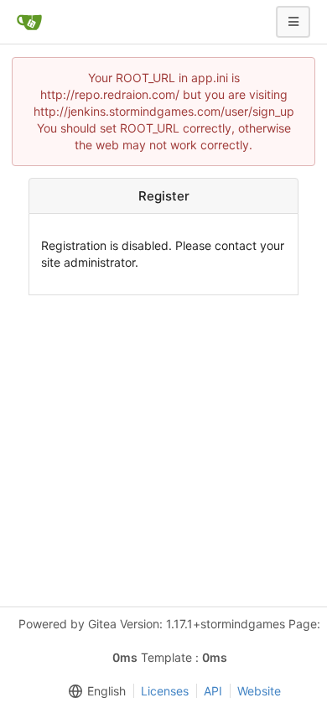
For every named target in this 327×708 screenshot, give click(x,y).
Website (259, 691)
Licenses (165, 691)
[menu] (94, 691)
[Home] (29, 21)
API (213, 691)
